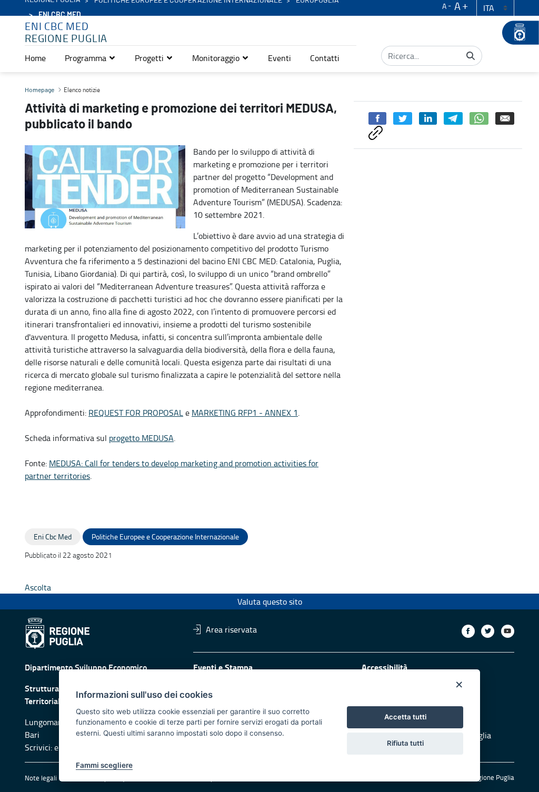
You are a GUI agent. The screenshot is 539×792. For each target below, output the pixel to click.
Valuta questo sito (269, 601)
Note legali (41, 778)
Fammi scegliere (104, 765)
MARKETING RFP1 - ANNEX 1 (245, 412)
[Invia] (470, 55)
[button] (90, 58)
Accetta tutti (405, 717)
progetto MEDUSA (141, 438)
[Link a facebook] (468, 631)
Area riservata (231, 629)
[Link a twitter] (487, 631)
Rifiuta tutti (405, 743)
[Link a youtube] (507, 631)
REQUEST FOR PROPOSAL (135, 412)
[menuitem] (35, 58)
